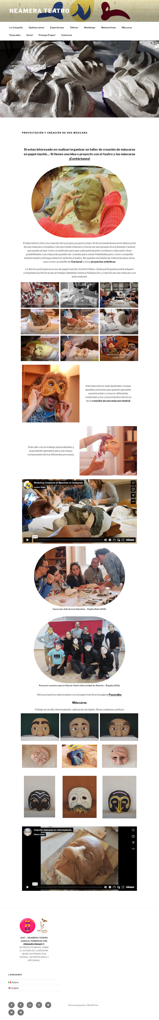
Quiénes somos (36, 27)
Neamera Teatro (39, 10)
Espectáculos (57, 27)
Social (29, 35)
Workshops (89, 27)
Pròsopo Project (47, 35)
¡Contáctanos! (79, 159)
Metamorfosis (108, 27)
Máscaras (127, 27)
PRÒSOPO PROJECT (33, 944)
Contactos (66, 35)
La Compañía (16, 27)
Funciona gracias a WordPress (83, 1005)
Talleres (74, 27)
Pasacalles (14, 35)
